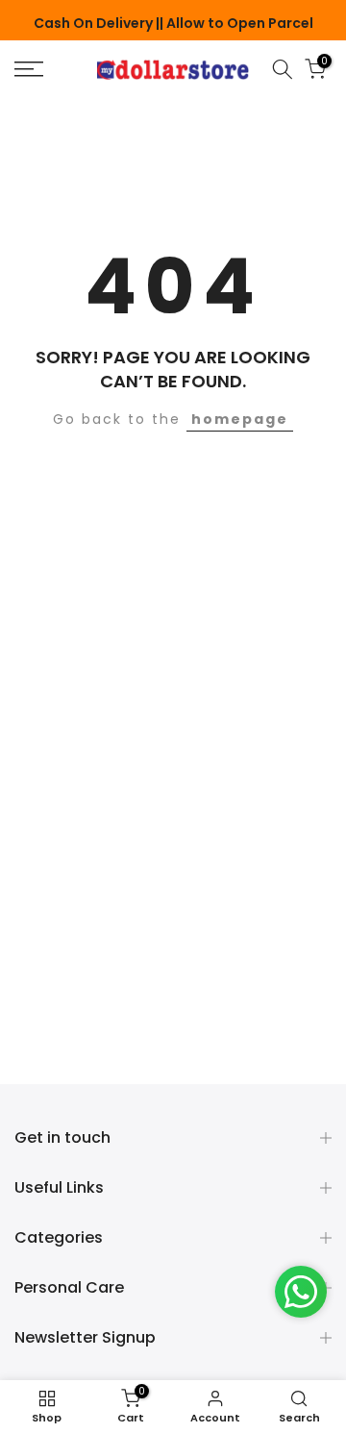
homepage (239, 419)
